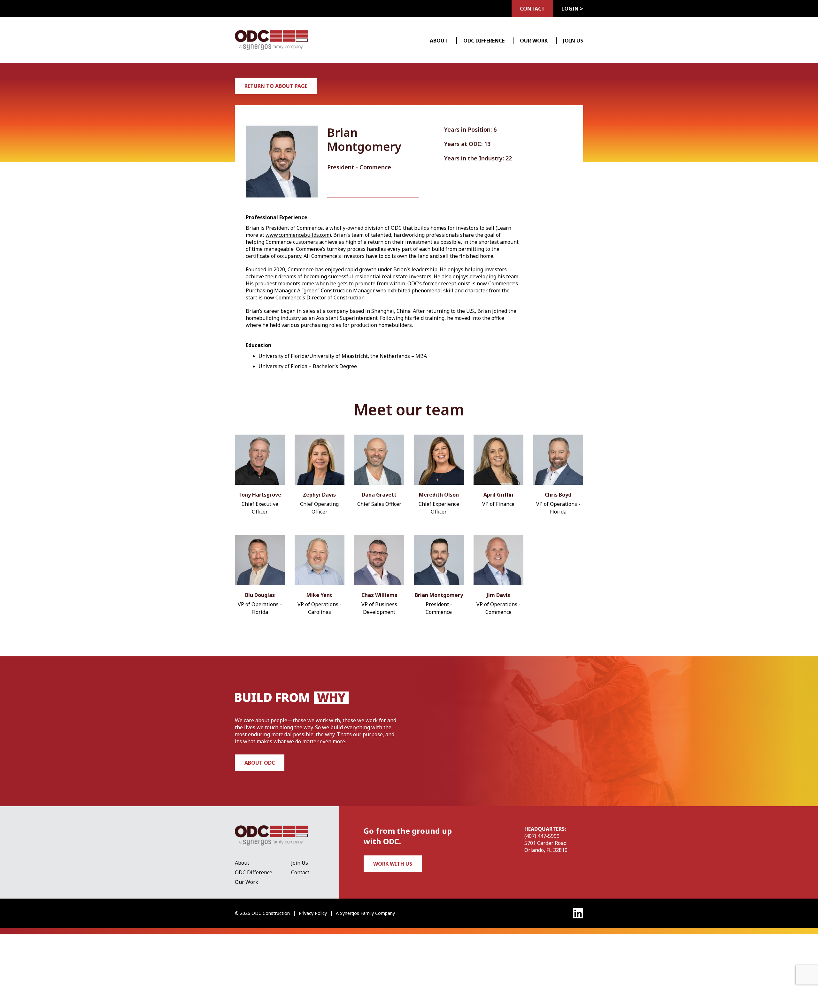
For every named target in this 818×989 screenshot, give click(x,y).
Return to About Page (275, 85)
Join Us (573, 40)
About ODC (259, 762)
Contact (532, 8)
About (439, 40)
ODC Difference (484, 40)
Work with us (392, 863)
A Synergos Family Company (365, 913)
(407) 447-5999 (541, 835)
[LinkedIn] (578, 913)
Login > (572, 8)
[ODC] (271, 40)
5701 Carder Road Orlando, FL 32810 (545, 846)
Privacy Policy (313, 913)
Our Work (534, 40)
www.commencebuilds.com (297, 234)
